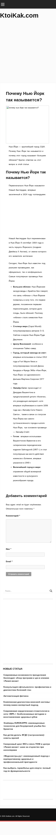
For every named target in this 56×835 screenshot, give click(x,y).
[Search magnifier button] (51, 591)
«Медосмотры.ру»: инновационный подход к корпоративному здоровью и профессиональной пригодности (26, 759)
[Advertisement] (28, 52)
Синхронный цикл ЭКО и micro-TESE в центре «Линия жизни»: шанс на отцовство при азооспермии (26, 747)
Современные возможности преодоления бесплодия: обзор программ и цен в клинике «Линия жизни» (26, 678)
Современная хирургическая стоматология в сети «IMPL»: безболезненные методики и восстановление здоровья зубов (26, 714)
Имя (8, 549)
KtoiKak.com (19, 15)
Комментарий (13, 516)
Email (9, 561)
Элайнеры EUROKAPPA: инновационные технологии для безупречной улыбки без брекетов (24, 726)
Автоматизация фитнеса (15, 696)
